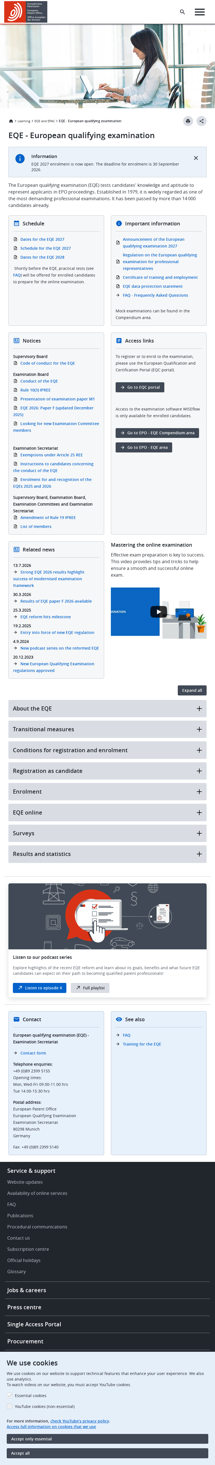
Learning (24, 121)
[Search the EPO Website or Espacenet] (182, 12)
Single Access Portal (34, 1324)
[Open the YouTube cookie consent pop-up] (159, 612)
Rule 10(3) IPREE (35, 390)
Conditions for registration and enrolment (70, 750)
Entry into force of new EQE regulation (57, 632)
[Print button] (188, 121)
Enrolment (27, 791)
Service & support (31, 1170)
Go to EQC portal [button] (143, 387)
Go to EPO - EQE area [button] (147, 447)
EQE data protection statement (153, 286)
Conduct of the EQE (39, 381)
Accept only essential (31, 1439)
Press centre (24, 1307)
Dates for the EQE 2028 (42, 257)
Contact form (33, 1053)
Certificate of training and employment (160, 277)
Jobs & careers (26, 1290)
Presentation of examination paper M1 (57, 399)
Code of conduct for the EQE (47, 363)
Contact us (18, 1238)
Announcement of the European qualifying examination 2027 (153, 243)
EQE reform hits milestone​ (45, 616)
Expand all (192, 690)
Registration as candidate (48, 771)
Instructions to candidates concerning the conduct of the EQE (53, 467)
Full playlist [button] (94, 987)
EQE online (27, 812)
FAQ (17, 275)
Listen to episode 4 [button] (43, 987)
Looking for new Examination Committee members (56, 427)
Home (10, 121)
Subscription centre (28, 1249)
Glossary (16, 1271)
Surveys (23, 833)
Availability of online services (37, 1193)
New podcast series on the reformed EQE (59, 648)
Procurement (25, 1341)
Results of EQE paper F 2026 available (56, 601)
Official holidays (24, 1260)
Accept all (20, 1453)
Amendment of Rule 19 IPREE (48, 517)
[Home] (26, 12)
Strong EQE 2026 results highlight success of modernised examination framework (49, 578)
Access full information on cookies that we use (51, 1426)
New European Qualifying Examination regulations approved (53, 667)
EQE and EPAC (44, 121)
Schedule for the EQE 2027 (45, 248)
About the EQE (32, 708)
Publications (20, 1215)
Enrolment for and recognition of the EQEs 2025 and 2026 (52, 483)
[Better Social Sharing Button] (202, 121)
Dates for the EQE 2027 (42, 239)
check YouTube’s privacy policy (79, 1421)
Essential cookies (30, 1395)
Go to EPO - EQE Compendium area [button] (161, 432)
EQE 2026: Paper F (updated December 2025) (53, 411)
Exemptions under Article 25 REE (51, 454)
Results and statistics (42, 854)
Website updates (25, 1182)
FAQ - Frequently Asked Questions (155, 295)
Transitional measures (43, 729)
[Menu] (199, 12)
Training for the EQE (142, 1044)
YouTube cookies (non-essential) (44, 1406)
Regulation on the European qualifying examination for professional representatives (160, 261)
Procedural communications (37, 1227)
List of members (36, 526)
